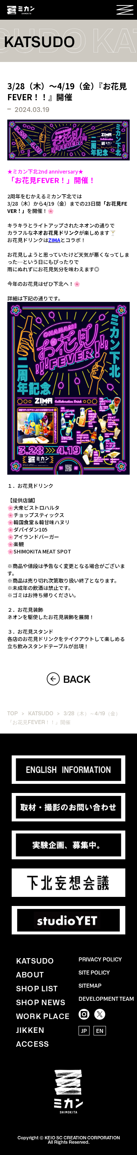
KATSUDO (40, 713)
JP (84, 1031)
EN (99, 1031)
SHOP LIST (37, 988)
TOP (12, 713)
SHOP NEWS (40, 1002)
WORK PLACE (43, 1015)
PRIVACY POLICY (100, 959)
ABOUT (30, 974)
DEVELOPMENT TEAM (106, 999)
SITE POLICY (94, 972)
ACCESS (32, 1043)
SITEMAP (90, 985)
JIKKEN (30, 1029)
